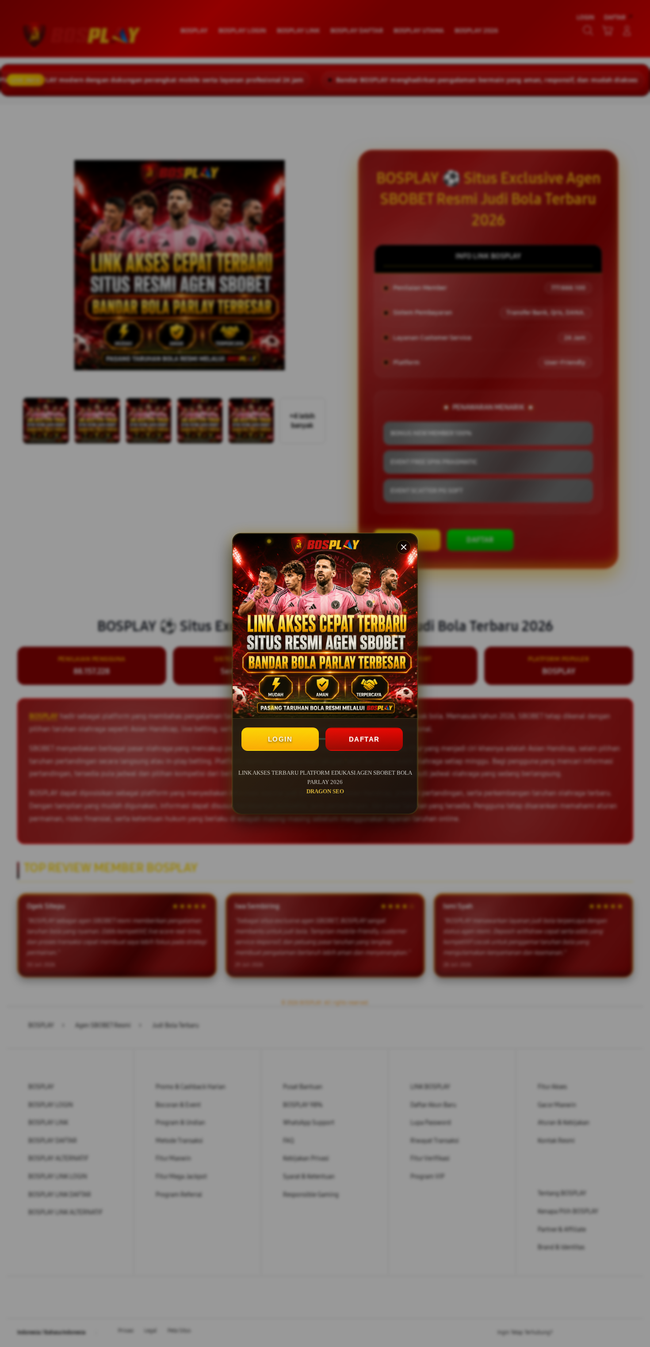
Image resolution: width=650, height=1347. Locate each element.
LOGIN (280, 739)
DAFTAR (364, 739)
